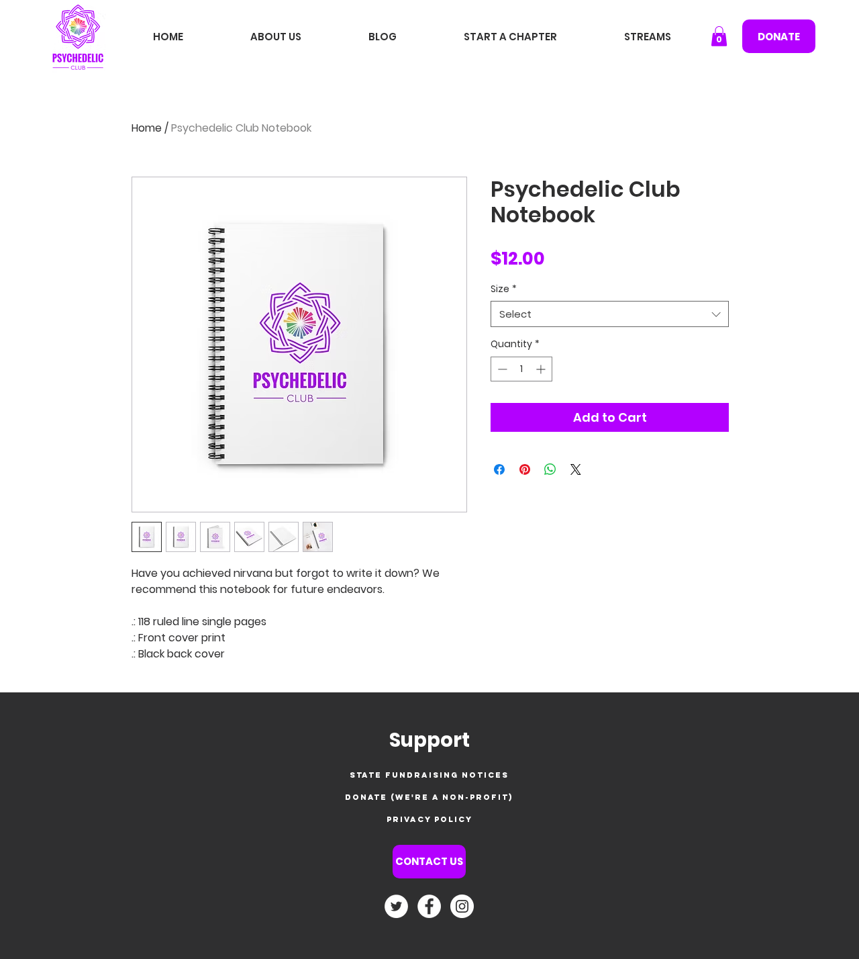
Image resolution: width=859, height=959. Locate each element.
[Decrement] (501, 369)
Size (504, 289)
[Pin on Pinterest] (525, 469)
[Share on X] (576, 469)
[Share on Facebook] (499, 469)
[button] (719, 36)
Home (147, 128)
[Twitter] (396, 906)
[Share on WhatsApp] (550, 469)
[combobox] (610, 314)
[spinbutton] (521, 369)
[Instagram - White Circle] (462, 906)
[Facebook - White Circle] (429, 906)
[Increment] (542, 369)
